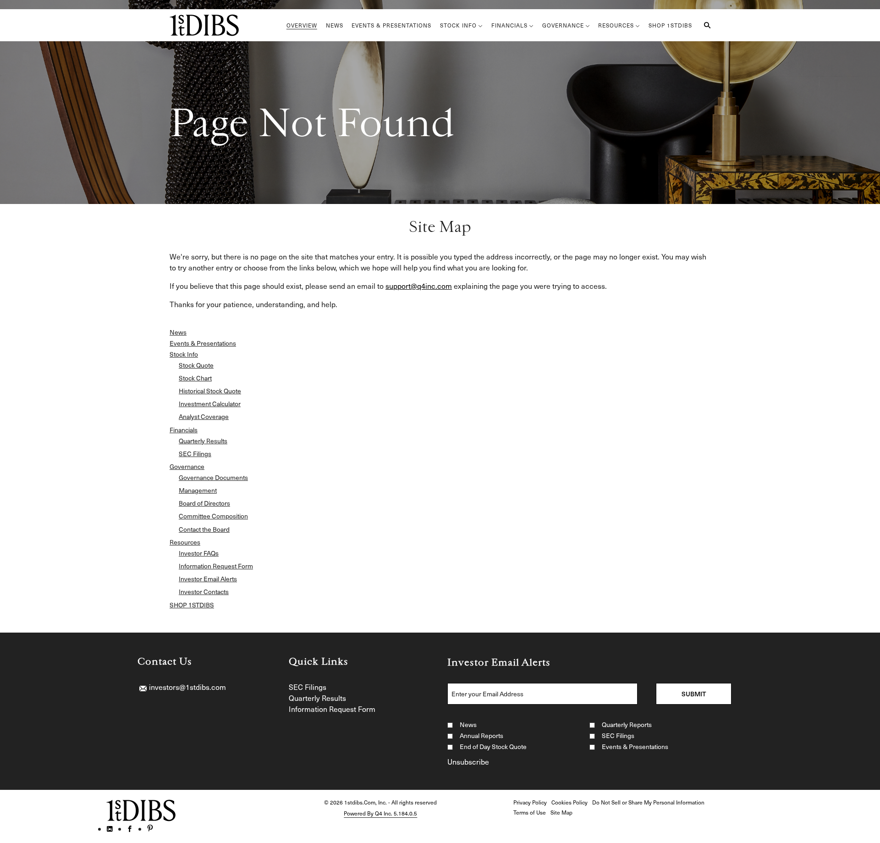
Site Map (561, 812)
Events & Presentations (203, 343)
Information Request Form (216, 566)
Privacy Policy (530, 802)
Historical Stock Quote (210, 391)
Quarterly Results (203, 441)
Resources (185, 542)
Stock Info (184, 354)
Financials (184, 430)
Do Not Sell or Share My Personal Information (648, 802)
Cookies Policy (569, 802)
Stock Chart (195, 378)
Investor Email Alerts (208, 579)
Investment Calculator (210, 404)
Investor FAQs (199, 553)
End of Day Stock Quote (493, 746)
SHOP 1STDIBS (192, 605)
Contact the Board (204, 529)
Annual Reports (481, 735)
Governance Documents (213, 478)
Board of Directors (204, 503)
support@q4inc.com (418, 285)
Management (198, 490)
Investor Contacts (204, 592)
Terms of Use (529, 812)
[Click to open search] (704, 25)
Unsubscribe (468, 761)
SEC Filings (195, 454)
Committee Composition (213, 516)
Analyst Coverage (204, 417)
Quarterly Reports (627, 724)
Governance (187, 467)
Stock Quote (196, 365)
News (178, 332)
